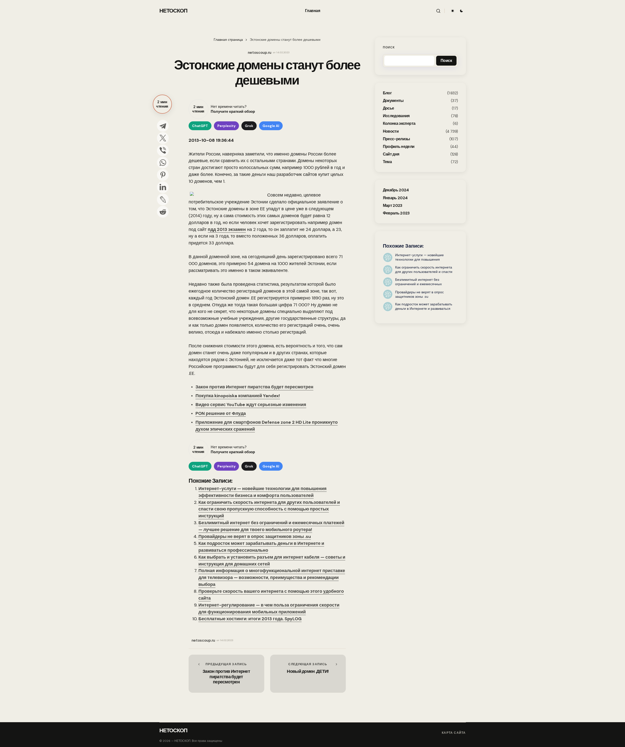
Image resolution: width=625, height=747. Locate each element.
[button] (438, 11)
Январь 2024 (395, 197)
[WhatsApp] (163, 163)
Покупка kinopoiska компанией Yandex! (237, 396)
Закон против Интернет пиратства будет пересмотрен (254, 387)
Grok (249, 126)
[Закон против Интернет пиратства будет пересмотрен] (226, 674)
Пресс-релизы (396, 139)
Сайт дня (391, 154)
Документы (393, 100)
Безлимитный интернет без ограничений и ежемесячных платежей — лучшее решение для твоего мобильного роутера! (271, 526)
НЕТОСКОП (173, 10)
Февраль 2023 (396, 213)
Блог (387, 92)
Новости (391, 131)
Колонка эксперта (399, 123)
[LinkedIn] (163, 187)
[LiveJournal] (163, 199)
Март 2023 (392, 205)
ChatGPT (200, 126)
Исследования (396, 115)
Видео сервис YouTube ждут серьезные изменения (250, 405)
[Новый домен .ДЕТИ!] (308, 674)
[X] (163, 138)
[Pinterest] (163, 175)
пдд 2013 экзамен (227, 229)
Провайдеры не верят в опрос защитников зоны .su (254, 536)
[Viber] (163, 150)
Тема (387, 161)
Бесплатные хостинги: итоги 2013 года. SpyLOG (250, 619)
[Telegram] (163, 126)
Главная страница (228, 40)
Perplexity (226, 126)
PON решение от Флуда (220, 413)
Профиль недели (399, 146)
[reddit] (163, 212)
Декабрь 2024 (396, 190)
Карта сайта (454, 733)
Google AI (271, 126)
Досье (388, 108)
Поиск (389, 47)
